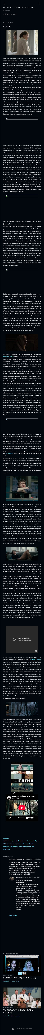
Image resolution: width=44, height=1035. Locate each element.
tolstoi (32, 846)
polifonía (12, 846)
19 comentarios (15, 1016)
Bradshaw (9, 453)
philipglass (6, 846)
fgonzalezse (19, 877)
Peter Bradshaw (8, 356)
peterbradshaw (30, 844)
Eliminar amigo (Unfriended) (19, 977)
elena (38, 841)
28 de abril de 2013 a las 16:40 (31, 877)
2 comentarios (15, 981)
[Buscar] (39, 3)
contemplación (25, 841)
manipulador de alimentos (16, 859)
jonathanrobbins (21, 844)
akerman (9, 841)
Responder (13, 915)
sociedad (21, 846)
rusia (16, 846)
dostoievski (33, 841)
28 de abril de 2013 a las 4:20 (32, 859)
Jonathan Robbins (35, 659)
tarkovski (27, 846)
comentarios (16, 841)
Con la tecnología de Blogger (23, 1028)
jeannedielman (11, 844)
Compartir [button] (6, 838)
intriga (5, 844)
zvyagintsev (6, 849)
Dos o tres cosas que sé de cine (18, 7)
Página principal (10, 14)
